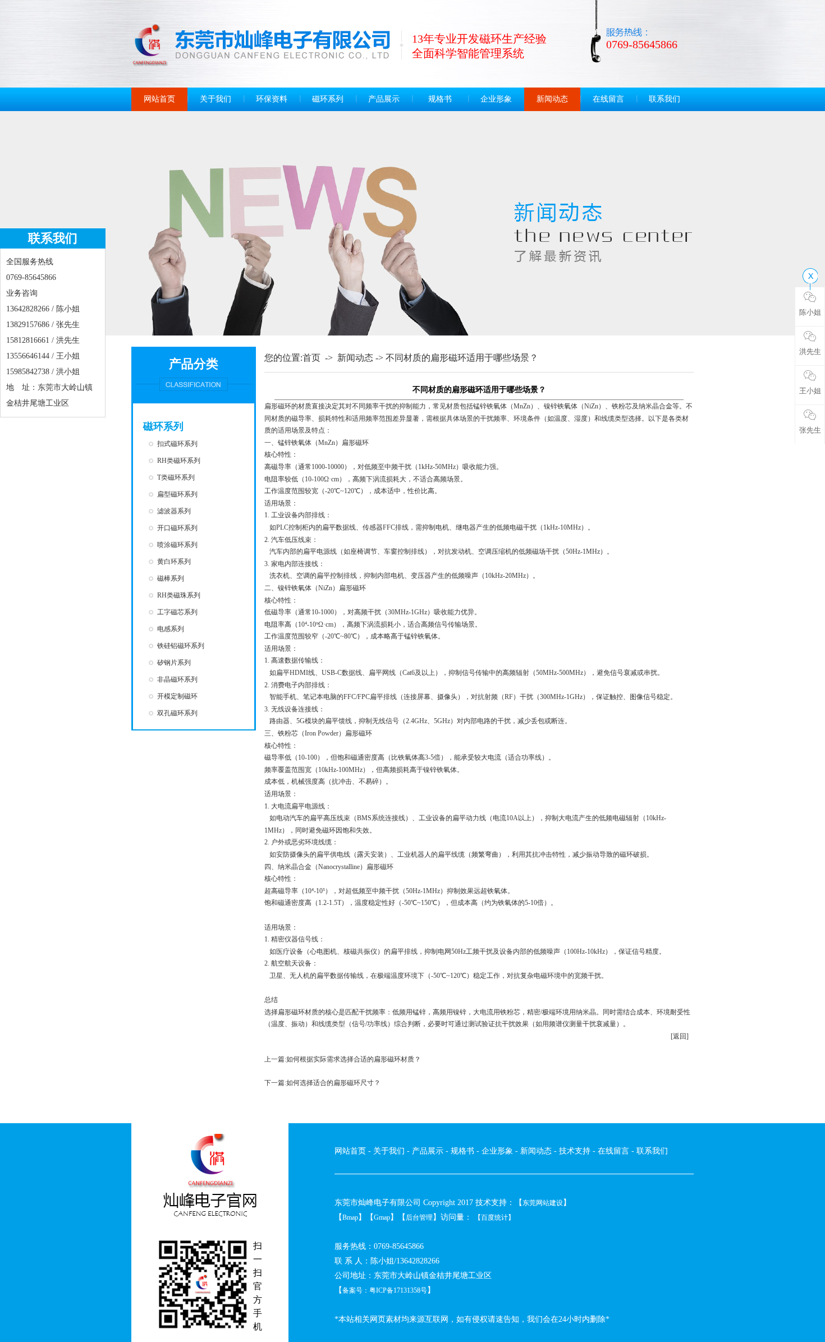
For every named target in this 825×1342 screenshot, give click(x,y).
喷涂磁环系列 (177, 545)
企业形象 (496, 99)
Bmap (350, 1217)
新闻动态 (552, 99)
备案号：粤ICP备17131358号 (384, 1290)
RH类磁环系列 (178, 461)
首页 (311, 357)
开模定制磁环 (177, 696)
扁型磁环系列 (177, 494)
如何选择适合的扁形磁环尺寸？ (333, 1083)
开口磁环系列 (177, 528)
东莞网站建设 (542, 1203)
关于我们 (215, 99)
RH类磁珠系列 (178, 595)
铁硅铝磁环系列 (180, 646)
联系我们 (664, 99)
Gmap (382, 1217)
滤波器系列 (174, 511)
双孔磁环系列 (177, 713)
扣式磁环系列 (177, 444)
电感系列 (170, 629)
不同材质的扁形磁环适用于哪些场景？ (462, 357)
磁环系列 (327, 99)
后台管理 (419, 1217)
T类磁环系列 (176, 477)
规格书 (440, 99)
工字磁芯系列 (177, 612)
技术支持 (574, 1151)
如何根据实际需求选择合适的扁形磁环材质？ (353, 1059)
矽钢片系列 (174, 663)
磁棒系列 (170, 578)
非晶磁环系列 (177, 679)
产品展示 (384, 99)
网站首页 (159, 99)
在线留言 (608, 99)
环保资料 (271, 99)
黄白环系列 (174, 562)
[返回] (680, 1036)
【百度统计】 (494, 1217)
